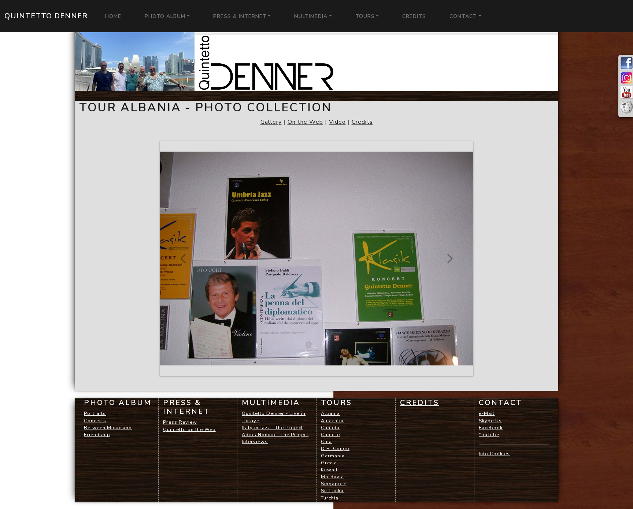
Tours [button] (365, 16)
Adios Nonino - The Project (275, 434)
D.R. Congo (335, 448)
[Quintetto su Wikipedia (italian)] (626, 108)
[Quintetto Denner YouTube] (626, 93)
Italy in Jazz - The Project (272, 427)
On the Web (305, 122)
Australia (332, 420)
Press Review (180, 422)
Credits (362, 122)
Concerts (95, 420)
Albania (330, 413)
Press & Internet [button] (240, 16)
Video (337, 122)
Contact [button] (463, 16)
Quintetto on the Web (189, 429)
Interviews (255, 441)
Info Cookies (494, 453)
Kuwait (329, 470)
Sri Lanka (332, 490)
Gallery (271, 122)
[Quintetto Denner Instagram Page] (626, 78)
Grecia (329, 463)
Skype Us (490, 420)
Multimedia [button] (310, 16)
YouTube (489, 434)
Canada (330, 427)
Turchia (329, 498)
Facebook (491, 427)
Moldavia (332, 476)
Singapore (334, 483)
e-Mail (487, 413)
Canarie (330, 434)
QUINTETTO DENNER (46, 16)
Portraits (95, 413)
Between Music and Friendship (108, 431)
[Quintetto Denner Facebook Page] (626, 64)
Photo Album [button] (165, 16)
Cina (326, 441)
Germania (333, 456)
